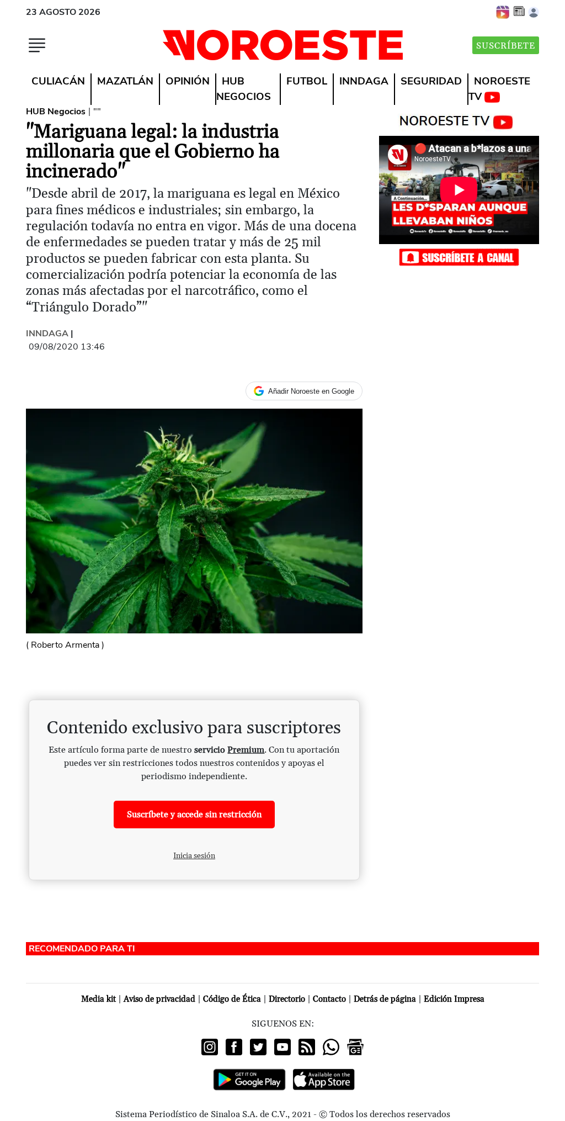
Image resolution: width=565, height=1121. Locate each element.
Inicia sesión (194, 856)
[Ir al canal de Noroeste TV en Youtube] (459, 119)
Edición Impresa (454, 999)
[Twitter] (258, 1047)
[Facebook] (234, 1047)
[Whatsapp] (331, 1047)
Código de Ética (232, 999)
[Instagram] (210, 1047)
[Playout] (503, 12)
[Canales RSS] (307, 1047)
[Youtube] (282, 1047)
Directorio (287, 999)
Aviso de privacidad (159, 999)
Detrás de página (385, 999)
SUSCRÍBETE (505, 45)
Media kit (98, 999)
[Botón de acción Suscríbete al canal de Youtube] (459, 256)
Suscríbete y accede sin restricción (194, 814)
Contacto (329, 999)
